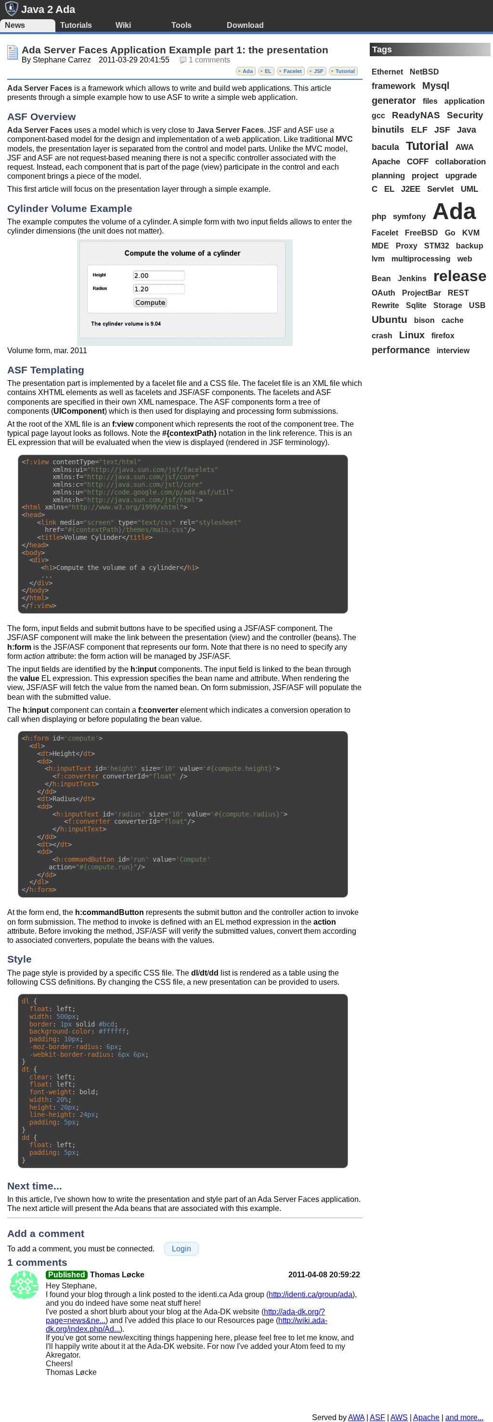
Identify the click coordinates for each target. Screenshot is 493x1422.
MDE (380, 245)
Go (450, 232)
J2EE (410, 189)
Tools (181, 25)
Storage (447, 305)
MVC (344, 139)
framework (393, 86)
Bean (381, 278)
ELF (419, 130)
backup (469, 245)
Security (465, 115)
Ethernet (387, 71)
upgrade (461, 175)
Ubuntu (389, 319)
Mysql (436, 85)
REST (458, 293)
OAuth (383, 293)
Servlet (440, 189)
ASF (377, 1417)
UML (469, 189)
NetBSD (424, 72)
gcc (378, 115)
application (464, 101)
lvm (378, 258)
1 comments (209, 60)
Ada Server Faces (39, 88)
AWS (399, 1417)
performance (401, 350)
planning (388, 175)
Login (181, 1249)
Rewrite (385, 305)
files (430, 101)
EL (268, 71)
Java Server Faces (230, 130)
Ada (248, 71)
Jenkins (412, 278)
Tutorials (76, 25)
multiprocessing (421, 258)
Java (466, 130)
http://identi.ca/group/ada (310, 1294)
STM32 (436, 245)
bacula (385, 147)
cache (452, 320)
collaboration (460, 161)
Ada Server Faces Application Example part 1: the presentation (175, 50)
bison (424, 320)
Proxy (406, 245)
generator (394, 100)
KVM (471, 232)
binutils (388, 129)
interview (453, 350)
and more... (464, 1417)
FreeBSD (421, 232)
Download (245, 25)
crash (382, 336)
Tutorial (345, 71)
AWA (464, 147)
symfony (409, 216)
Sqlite (416, 305)
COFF (417, 161)
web (464, 258)
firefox (442, 336)
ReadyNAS (416, 115)
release (460, 275)
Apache (386, 161)
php (379, 216)
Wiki (123, 25)
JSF (319, 71)
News (15, 25)
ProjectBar (421, 293)
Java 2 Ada (48, 9)
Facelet (293, 71)
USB (477, 305)
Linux (412, 335)
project (425, 175)
